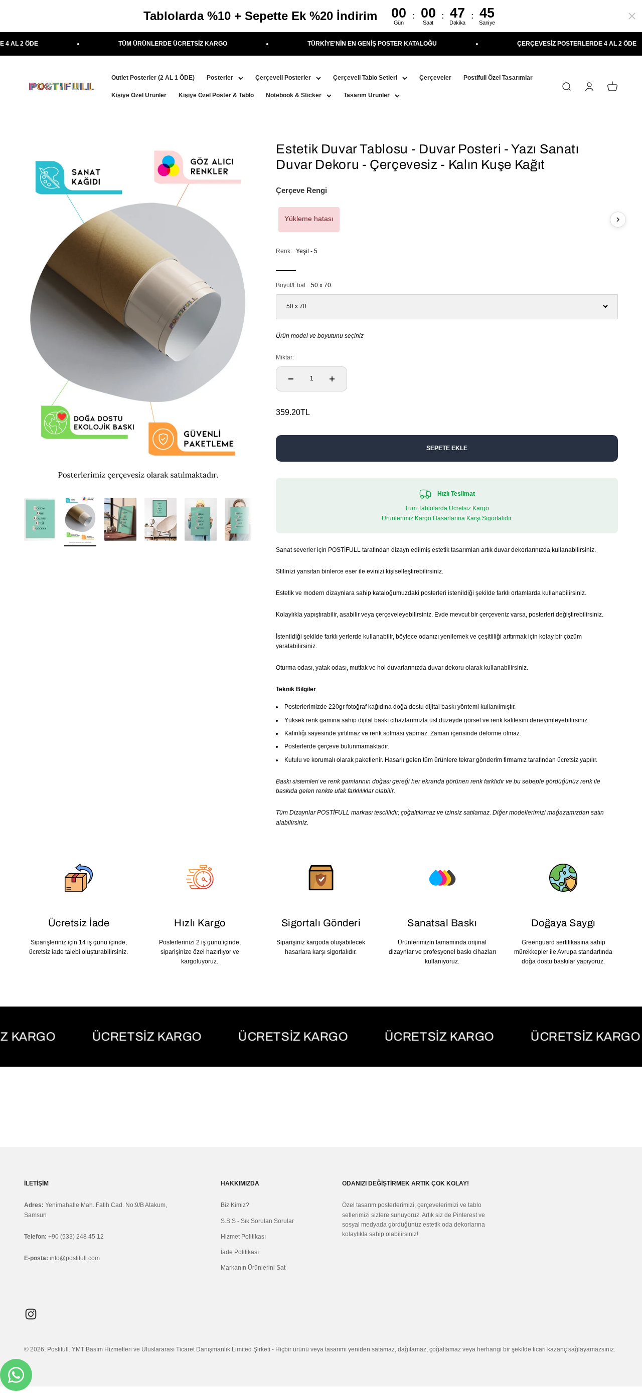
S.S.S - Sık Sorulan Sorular (257, 1221)
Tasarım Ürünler (367, 95)
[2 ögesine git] (80, 520)
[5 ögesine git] (201, 520)
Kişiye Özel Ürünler (139, 95)
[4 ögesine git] (160, 520)
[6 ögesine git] (241, 520)
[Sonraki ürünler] (618, 220)
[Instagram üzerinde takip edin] (31, 1314)
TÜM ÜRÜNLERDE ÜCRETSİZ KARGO (145, 43)
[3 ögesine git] (120, 520)
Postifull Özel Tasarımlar (498, 77)
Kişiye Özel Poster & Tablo (216, 95)
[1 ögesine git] (40, 520)
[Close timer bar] (632, 16)
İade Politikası (240, 1252)
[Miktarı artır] (332, 379)
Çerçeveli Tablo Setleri (365, 77)
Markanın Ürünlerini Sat (253, 1267)
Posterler (220, 77)
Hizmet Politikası (243, 1236)
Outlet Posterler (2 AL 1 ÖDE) (153, 77)
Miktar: (285, 357)
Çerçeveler (435, 77)
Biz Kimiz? (235, 1205)
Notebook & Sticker (294, 95)
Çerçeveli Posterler (283, 77)
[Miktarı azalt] (290, 379)
